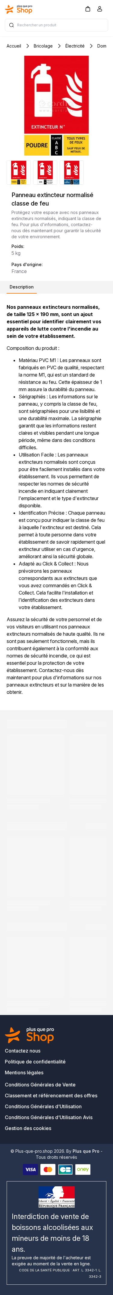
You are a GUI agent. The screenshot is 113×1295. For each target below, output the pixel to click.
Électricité (75, 45)
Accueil (14, 45)
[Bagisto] (19, 9)
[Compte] (99, 10)
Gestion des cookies (28, 1128)
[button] (87, 8)
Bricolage (43, 45)
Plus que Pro (86, 1151)
